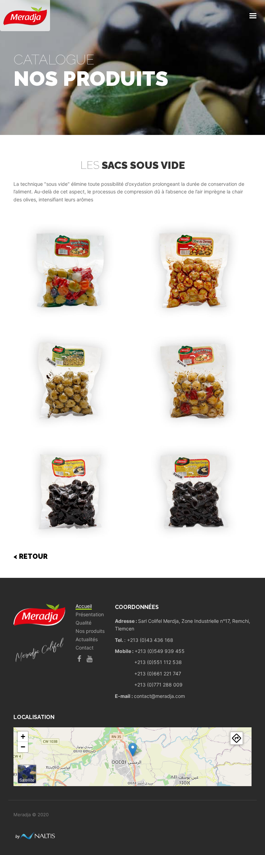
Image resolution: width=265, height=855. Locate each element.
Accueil (84, 606)
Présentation (90, 614)
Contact (85, 647)
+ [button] (23, 736)
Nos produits (90, 631)
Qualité (83, 622)
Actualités (87, 639)
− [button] (23, 747)
